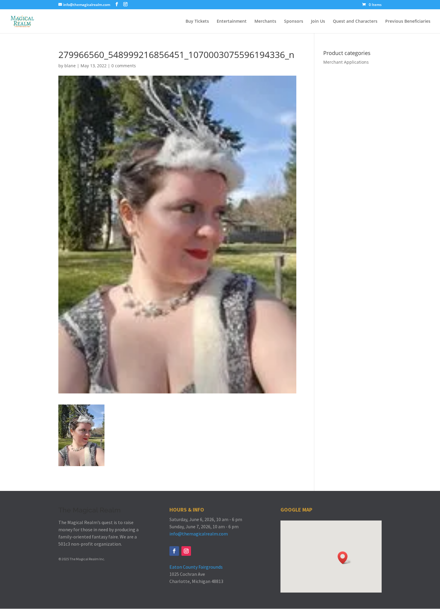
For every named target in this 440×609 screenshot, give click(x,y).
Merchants (265, 21)
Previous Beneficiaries (407, 21)
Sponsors (293, 21)
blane (70, 65)
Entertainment (232, 21)
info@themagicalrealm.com (198, 534)
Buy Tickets (197, 21)
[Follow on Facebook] (174, 551)
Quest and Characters (355, 21)
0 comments (123, 65)
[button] (344, 557)
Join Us (318, 21)
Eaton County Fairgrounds (196, 567)
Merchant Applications (346, 62)
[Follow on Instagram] (186, 551)
